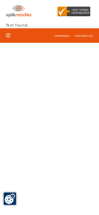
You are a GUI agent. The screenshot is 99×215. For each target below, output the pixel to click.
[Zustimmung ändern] (10, 199)
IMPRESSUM (62, 36)
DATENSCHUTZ (84, 36)
